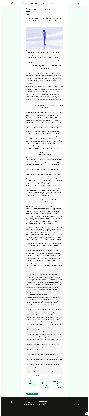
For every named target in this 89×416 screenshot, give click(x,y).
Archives (37, 3)
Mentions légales (43, 401)
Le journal (23, 3)
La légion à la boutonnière (31, 381)
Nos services (31, 3)
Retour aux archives (32, 393)
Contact (26, 399)
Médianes (45, 404)
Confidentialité (42, 403)
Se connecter (51, 3)
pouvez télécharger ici (44, 161)
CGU (40, 401)
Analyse (28, 14)
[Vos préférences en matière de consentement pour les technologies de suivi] (86, 413)
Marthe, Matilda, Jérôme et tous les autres (44, 382)
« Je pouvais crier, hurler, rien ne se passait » (56, 382)
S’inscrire (43, 3)
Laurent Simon (33, 23)
